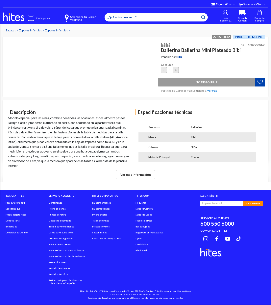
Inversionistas (99, 214)
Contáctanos (55, 202)
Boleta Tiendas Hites (60, 244)
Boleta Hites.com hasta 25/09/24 (66, 250)
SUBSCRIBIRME (253, 203)
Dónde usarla (13, 220)
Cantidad (167, 64)
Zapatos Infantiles (30, 30)
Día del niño (142, 244)
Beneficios (11, 226)
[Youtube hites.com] (227, 238)
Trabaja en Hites (100, 220)
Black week (141, 250)
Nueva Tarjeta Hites (16, 214)
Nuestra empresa (101, 202)
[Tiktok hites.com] (238, 238)
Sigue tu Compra (144, 208)
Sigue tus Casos (144, 214)
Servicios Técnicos (58, 274)
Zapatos (11, 30)
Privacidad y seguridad (61, 238)
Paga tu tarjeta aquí (15, 202)
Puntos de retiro (57, 214)
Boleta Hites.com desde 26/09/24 (67, 256)
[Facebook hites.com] (216, 238)
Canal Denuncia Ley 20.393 (106, 238)
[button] (225, 16)
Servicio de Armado (59, 268)
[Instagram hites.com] (205, 238)
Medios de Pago (144, 220)
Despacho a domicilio (60, 220)
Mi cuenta (141, 202)
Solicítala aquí (13, 208)
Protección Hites (58, 262)
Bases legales (143, 226)
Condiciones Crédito (17, 232)
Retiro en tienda (57, 208)
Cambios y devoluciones (62, 232)
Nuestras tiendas (101, 208)
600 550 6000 (217, 223)
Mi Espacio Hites (101, 226)
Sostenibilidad (99, 232)
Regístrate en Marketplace (149, 232)
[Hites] (13, 17)
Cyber (139, 238)
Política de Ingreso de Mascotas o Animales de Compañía (65, 282)
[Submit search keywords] (203, 17)
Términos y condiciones (61, 226)
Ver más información (135, 174)
